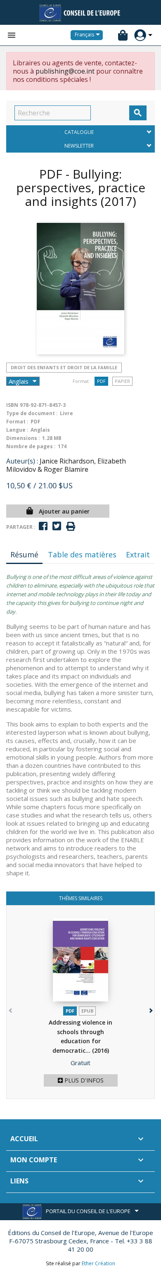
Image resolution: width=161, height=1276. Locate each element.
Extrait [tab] (138, 554)
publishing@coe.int (65, 71)
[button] (150, 1009)
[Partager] (43, 526)
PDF (101, 381)
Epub (87, 1011)
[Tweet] (56, 526)
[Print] (70, 526)
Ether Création (98, 1263)
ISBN (12, 405)
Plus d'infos (83, 1080)
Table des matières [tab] (82, 554)
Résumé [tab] (24, 554)
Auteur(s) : (22, 461)
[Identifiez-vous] (140, 35)
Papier (122, 381)
